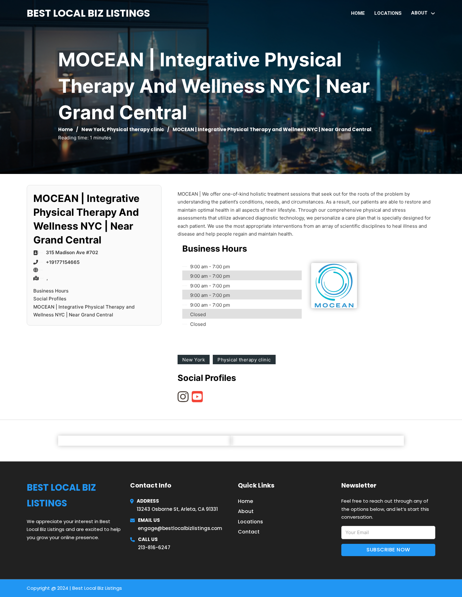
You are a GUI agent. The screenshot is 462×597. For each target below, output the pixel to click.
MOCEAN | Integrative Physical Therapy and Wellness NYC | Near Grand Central (84, 311)
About (246, 511)
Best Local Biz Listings (88, 13)
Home (358, 13)
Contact (249, 531)
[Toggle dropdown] (433, 13)
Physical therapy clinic (135, 129)
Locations (388, 13)
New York (93, 129)
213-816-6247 (154, 547)
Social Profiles (49, 299)
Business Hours (51, 291)
